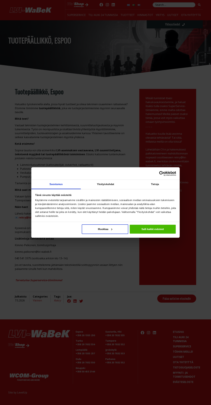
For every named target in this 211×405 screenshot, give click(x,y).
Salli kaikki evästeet (152, 229)
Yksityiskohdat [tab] (105, 184)
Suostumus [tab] (56, 184)
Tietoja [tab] (155, 184)
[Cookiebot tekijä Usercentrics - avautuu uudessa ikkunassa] (161, 173)
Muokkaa (103, 229)
